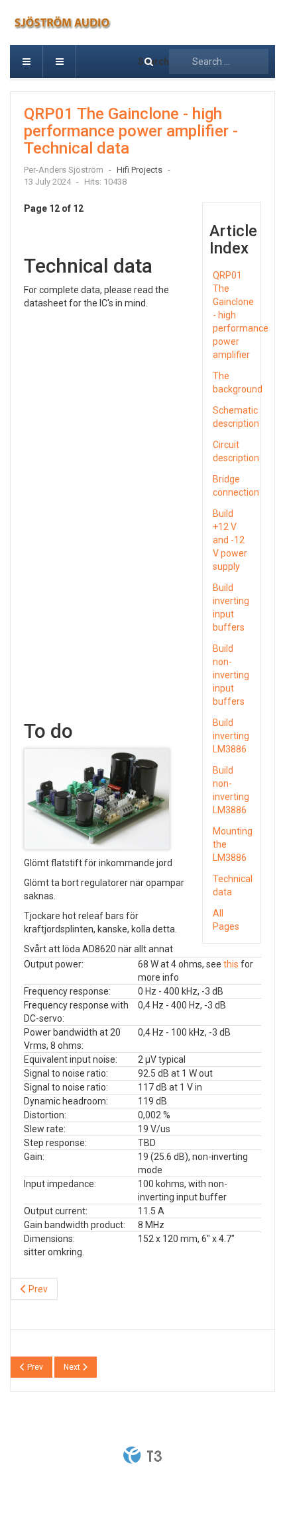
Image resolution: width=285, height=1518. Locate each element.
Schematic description (234, 417)
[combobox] (218, 61)
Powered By (142, 1455)
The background (234, 382)
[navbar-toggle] (26, 61)
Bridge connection (234, 486)
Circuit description (234, 451)
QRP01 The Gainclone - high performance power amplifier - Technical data (131, 131)
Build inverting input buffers (231, 607)
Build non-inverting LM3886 (231, 790)
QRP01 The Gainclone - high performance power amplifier (234, 315)
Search (153, 61)
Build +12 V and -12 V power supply (230, 540)
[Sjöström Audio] (83, 22)
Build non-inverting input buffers (231, 675)
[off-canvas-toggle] (59, 61)
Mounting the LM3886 (233, 844)
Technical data (233, 885)
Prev (37, 1289)
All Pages (226, 920)
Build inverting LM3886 (231, 735)
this (231, 964)
